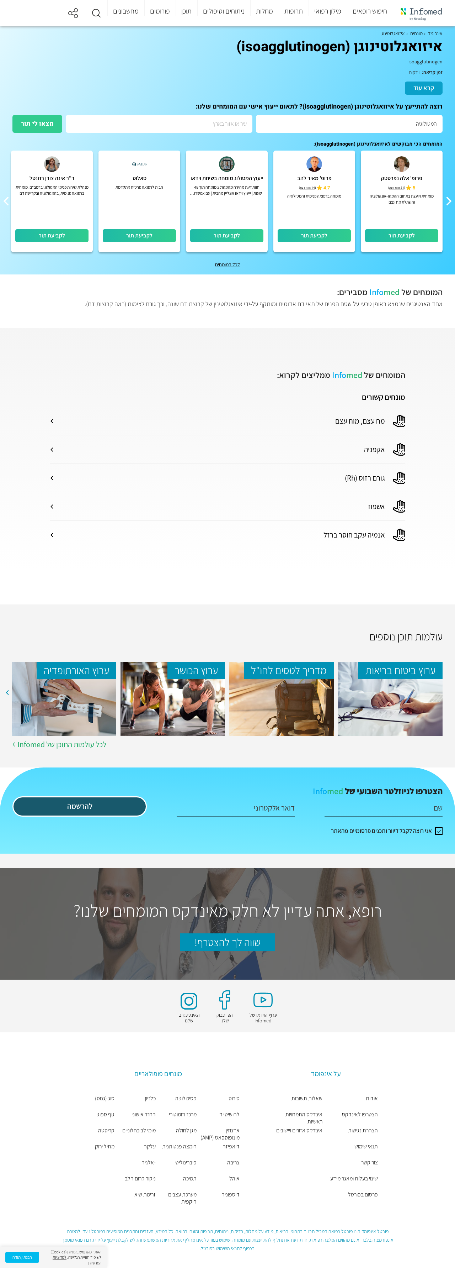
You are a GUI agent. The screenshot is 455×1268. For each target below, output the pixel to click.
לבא (7, 692)
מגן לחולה (186, 1130)
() (396, 187)
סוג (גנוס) (104, 1098)
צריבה (233, 1162)
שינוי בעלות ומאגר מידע (354, 1178)
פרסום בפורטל (363, 1194)
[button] (96, 13)
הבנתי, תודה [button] (22, 1257)
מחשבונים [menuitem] (126, 11)
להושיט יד (229, 1114)
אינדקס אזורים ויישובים (299, 1130)
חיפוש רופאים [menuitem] (370, 11)
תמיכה (190, 1178)
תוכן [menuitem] (186, 11)
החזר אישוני (144, 1114)
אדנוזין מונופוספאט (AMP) (219, 1134)
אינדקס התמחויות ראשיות (303, 1118)
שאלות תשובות (306, 1098)
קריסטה (106, 1130)
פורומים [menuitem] (160, 11)
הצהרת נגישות (363, 1130)
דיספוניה (230, 1194)
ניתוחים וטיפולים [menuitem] (224, 11)
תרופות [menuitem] (293, 11)
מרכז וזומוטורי (183, 1114)
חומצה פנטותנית (179, 1146)
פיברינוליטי (186, 1162)
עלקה (150, 1146)
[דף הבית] (421, 13)
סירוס (234, 1098)
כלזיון (150, 1098)
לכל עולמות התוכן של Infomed (61, 744)
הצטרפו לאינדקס (360, 1114)
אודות (372, 1098)
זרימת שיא (145, 1194)
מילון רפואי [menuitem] (327, 11)
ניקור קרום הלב (140, 1178)
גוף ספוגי (105, 1114)
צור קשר (369, 1162)
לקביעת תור (402, 235)
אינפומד (435, 33)
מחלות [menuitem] (264, 11)
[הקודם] (449, 201)
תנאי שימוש (366, 1146)
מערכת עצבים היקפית (182, 1198)
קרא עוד (423, 88)
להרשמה (79, 806)
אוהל (234, 1178)
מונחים (416, 33)
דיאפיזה (231, 1146)
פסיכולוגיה (186, 1098)
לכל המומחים (227, 264)
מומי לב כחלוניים (139, 1130)
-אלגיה (148, 1162)
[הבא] (6, 201)
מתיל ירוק (104, 1146)
